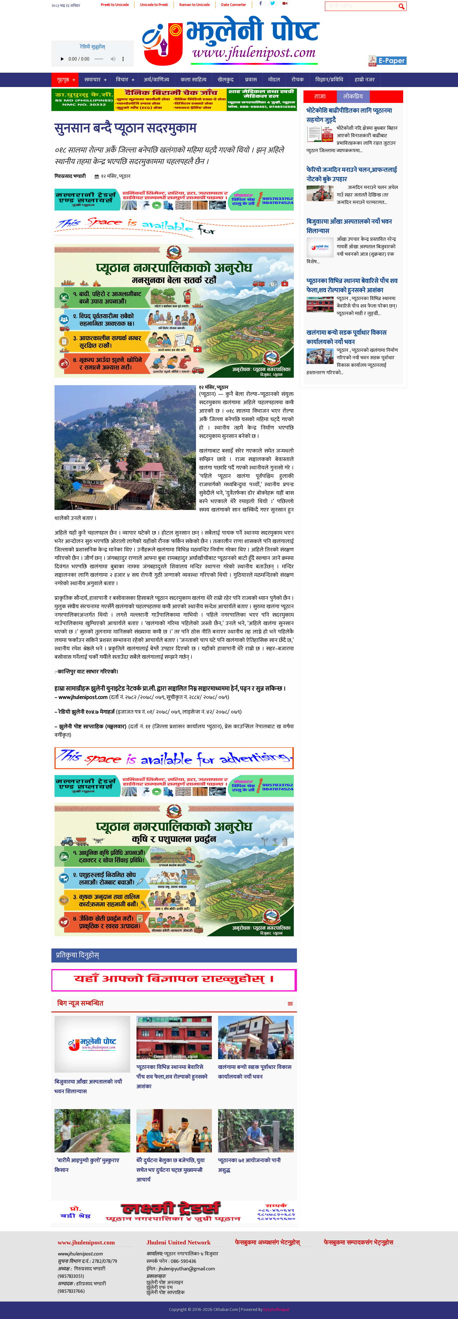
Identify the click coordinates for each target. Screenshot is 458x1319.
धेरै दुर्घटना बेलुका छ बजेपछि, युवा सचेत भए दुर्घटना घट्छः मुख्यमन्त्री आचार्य (170, 1170)
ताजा (320, 96)
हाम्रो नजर (365, 80)
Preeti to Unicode (115, 5)
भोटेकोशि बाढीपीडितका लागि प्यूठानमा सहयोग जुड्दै (349, 115)
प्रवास (251, 80)
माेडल (274, 80)
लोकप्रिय (353, 96)
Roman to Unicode (194, 5)
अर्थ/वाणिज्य (156, 80)
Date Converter (233, 5)
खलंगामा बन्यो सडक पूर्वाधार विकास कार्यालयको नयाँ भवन (254, 1072)
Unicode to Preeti (154, 5)
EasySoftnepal (276, 1309)
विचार (122, 80)
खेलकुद (226, 80)
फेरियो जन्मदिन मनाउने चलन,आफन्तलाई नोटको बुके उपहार (352, 175)
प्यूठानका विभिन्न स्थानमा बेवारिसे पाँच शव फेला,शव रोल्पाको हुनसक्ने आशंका (172, 1077)
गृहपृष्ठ (63, 80)
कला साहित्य (193, 80)
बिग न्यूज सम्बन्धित (80, 1003)
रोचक (298, 80)
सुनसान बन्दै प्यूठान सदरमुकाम (126, 128)
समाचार (92, 80)
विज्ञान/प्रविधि (329, 80)
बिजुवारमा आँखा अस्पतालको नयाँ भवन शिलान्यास (349, 226)
